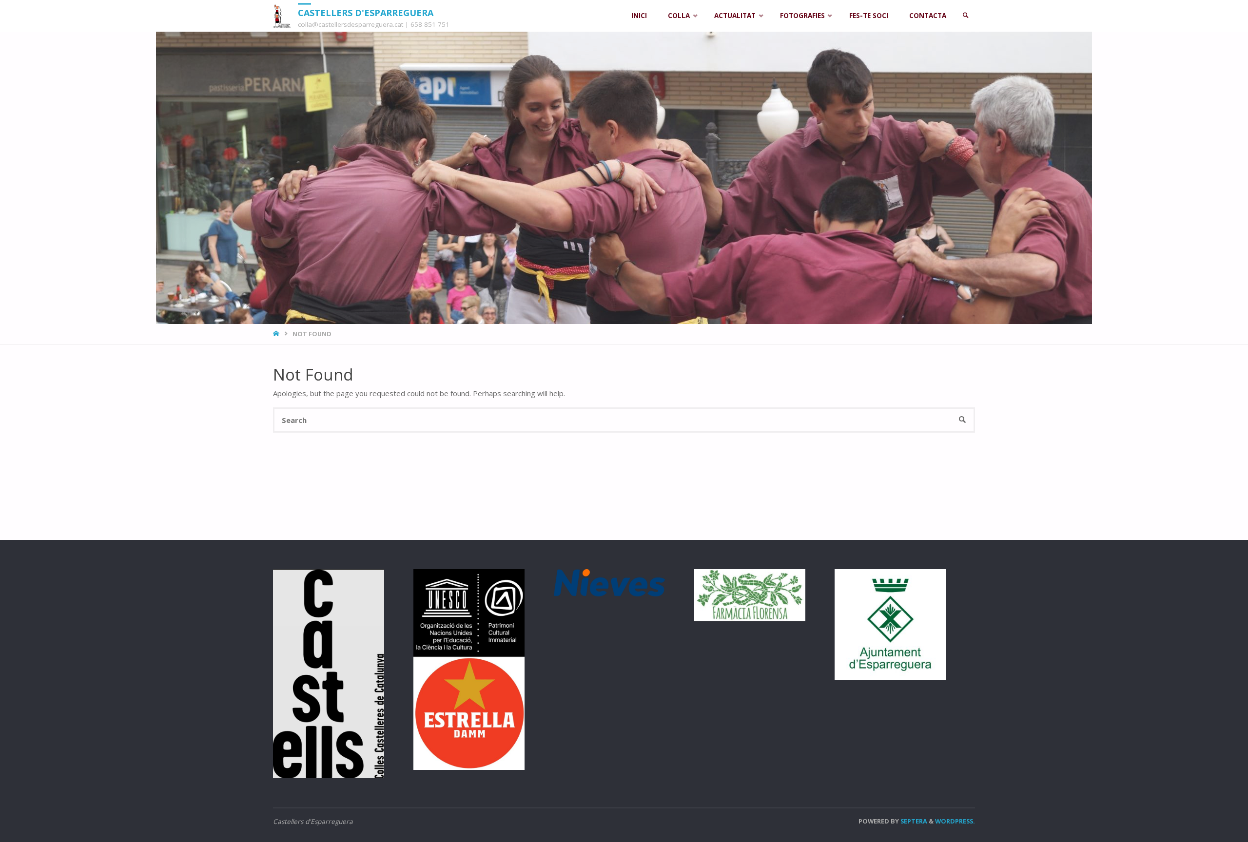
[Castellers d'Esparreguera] (282, 15)
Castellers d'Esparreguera (365, 12)
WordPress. (955, 821)
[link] (965, 16)
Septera (913, 821)
